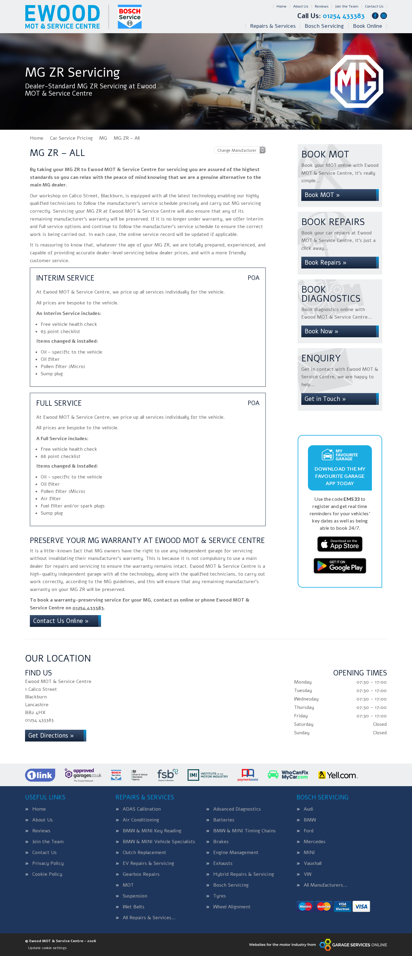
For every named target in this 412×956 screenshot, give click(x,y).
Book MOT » (322, 195)
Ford (308, 830)
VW (307, 874)
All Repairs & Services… (149, 917)
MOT (128, 885)
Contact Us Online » (61, 621)
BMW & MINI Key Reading (152, 830)
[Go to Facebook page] (375, 15)
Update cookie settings (47, 947)
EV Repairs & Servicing (148, 863)
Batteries (223, 820)
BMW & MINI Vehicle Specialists (159, 841)
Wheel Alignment (232, 906)
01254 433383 (331, 16)
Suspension (135, 896)
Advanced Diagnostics (237, 809)
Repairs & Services (273, 26)
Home (282, 6)
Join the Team (346, 6)
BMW (310, 820)
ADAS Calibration (142, 809)
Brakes (221, 841)
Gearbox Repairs (141, 874)
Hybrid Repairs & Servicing (243, 874)
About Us (300, 6)
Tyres (219, 896)
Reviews (321, 6)
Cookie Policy (47, 874)
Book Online (367, 26)
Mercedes (314, 841)
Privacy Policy (48, 863)
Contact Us (374, 6)
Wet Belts (133, 906)
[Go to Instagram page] (383, 15)
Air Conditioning (141, 820)
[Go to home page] (83, 17)
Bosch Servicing (324, 26)
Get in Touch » (325, 399)
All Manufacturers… (325, 885)
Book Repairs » (326, 263)
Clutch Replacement (144, 852)
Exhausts (223, 863)
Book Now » (321, 331)
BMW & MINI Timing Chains (244, 830)
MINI (309, 852)
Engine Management (235, 852)
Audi (308, 809)
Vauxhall (313, 863)
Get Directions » (51, 736)
